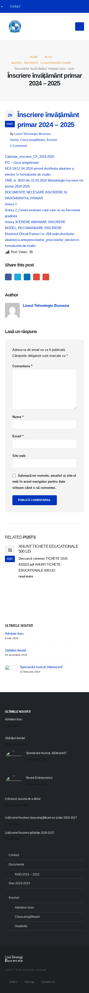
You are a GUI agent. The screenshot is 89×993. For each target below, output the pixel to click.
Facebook (8, 277)
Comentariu (22, 366)
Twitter (17, 277)
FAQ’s (13, 981)
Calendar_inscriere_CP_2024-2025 (29, 156)
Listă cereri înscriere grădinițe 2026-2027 (29, 832)
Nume (17, 417)
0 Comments (18, 145)
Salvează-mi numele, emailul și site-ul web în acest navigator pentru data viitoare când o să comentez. (44, 481)
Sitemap (29, 981)
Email (46, 277)
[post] (11, 671)
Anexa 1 (11, 204)
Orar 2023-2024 (19, 883)
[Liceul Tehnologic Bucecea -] (15, 26)
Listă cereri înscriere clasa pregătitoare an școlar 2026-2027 (41, 817)
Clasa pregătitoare (32, 139)
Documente (16, 864)
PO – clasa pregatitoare (22, 162)
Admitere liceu (14, 633)
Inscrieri (14, 897)
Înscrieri (52, 139)
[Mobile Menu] (79, 26)
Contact (15, 6)
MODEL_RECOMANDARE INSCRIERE (33, 228)
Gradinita (21, 926)
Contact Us (48, 981)
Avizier (14, 139)
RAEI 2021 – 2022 (27, 874)
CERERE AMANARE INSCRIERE (41, 222)
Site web (18, 456)
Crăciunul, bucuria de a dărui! (22, 798)
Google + (36, 277)
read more (26, 576)
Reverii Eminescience (39, 777)
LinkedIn (27, 277)
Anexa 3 (11, 222)
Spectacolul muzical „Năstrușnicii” (41, 667)
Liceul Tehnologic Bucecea (32, 133)
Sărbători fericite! (15, 650)
